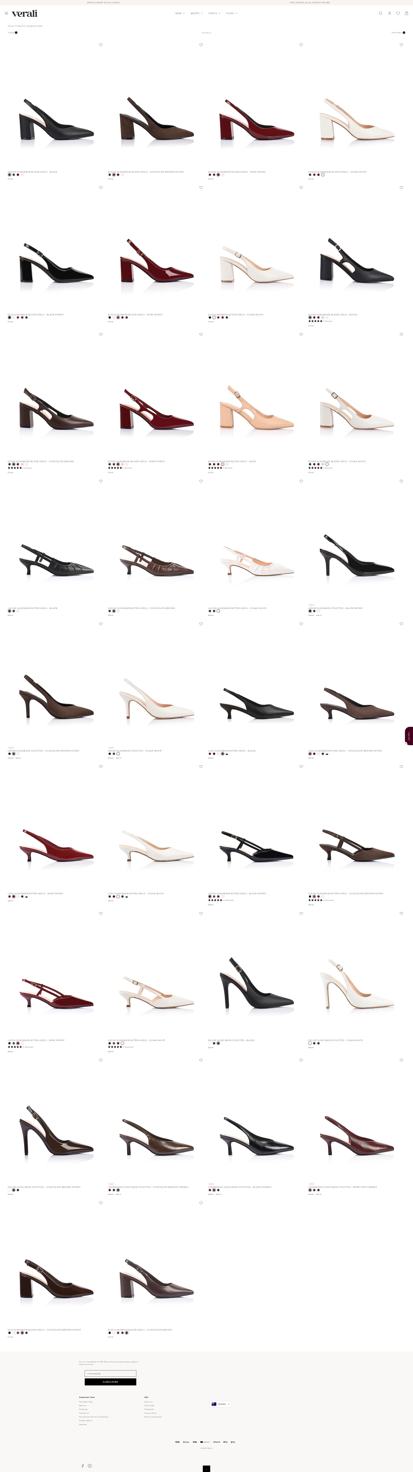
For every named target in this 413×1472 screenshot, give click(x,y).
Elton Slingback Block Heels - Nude (232, 461)
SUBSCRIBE (110, 1381)
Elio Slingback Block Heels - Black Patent (36, 314)
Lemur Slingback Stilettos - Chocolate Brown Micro (43, 750)
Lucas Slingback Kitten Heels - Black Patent (237, 893)
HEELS (212, 13)
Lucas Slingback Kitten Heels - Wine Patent (36, 1040)
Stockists (83, 1424)
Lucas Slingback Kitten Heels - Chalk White (136, 1040)
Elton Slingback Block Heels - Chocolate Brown (41, 461)
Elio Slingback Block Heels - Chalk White (235, 314)
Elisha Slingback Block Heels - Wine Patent (237, 172)
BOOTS (195, 13)
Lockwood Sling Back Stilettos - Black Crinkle (240, 1187)
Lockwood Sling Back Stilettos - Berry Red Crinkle (342, 1187)
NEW (178, 13)
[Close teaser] (405, 743)
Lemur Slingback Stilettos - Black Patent (335, 608)
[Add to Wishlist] (101, 45)
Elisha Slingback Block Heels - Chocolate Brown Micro (146, 172)
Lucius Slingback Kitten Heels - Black (33, 608)
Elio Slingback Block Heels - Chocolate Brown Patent (44, 1329)
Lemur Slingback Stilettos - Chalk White (135, 750)
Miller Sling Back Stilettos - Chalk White (335, 1040)
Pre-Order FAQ (85, 1402)
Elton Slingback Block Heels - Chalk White (337, 461)
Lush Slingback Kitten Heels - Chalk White (136, 893)
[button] (6, 13)
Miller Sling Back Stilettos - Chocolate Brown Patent (44, 1187)
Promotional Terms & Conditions (93, 1417)
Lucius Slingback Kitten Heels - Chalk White (237, 608)
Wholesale (149, 1409)
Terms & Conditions (153, 1417)
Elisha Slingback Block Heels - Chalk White (337, 172)
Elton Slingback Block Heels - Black (332, 314)
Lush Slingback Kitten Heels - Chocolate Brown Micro (345, 750)
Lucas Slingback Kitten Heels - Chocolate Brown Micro (345, 893)
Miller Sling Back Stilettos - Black (231, 1040)
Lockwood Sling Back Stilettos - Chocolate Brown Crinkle (148, 1187)
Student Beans (85, 1421)
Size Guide (149, 1406)
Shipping (83, 1409)
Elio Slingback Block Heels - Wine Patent (135, 314)
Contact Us (84, 1413)
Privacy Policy (150, 1413)
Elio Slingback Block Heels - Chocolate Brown (140, 1329)
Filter (11, 33)
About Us (148, 1402)
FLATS (230, 13)
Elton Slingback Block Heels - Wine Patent (136, 461)
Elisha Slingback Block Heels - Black (32, 172)
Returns (82, 1406)
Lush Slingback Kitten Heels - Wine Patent (35, 893)
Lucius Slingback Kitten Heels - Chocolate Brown (141, 608)
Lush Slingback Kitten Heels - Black (232, 750)
